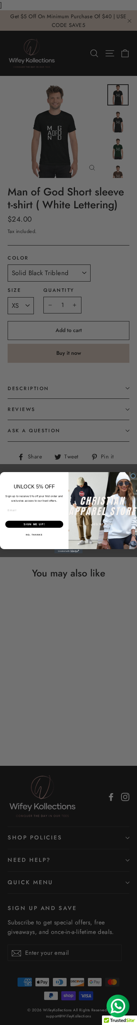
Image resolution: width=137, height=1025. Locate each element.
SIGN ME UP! (34, 524)
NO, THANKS (34, 535)
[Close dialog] (133, 476)
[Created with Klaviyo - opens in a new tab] (68, 551)
